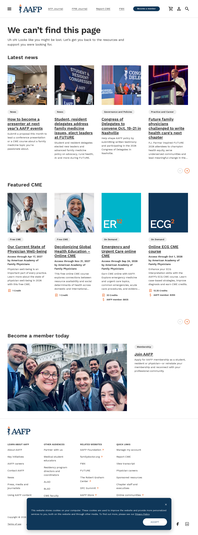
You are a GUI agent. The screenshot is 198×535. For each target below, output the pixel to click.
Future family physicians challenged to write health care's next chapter (166, 128)
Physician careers (127, 470)
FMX (121, 8)
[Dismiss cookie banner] (166, 504)
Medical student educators (53, 458)
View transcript (125, 463)
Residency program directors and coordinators (55, 471)
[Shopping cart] (170, 8)
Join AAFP (143, 354)
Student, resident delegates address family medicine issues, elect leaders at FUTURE (73, 128)
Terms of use (14, 524)
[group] (27, 108)
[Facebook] (177, 524)
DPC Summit (88, 488)
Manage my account (128, 449)
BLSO (47, 488)
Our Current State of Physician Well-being (27, 249)
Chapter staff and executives (127, 486)
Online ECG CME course (163, 249)
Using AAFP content (19, 495)
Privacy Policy (142, 514)
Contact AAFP (16, 470)
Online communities (128, 495)
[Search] (187, 8)
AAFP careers (16, 463)
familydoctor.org (90, 456)
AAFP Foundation (90, 449)
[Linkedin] (187, 524)
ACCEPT (155, 522)
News (11, 477)
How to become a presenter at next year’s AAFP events (25, 124)
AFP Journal (55, 8)
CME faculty (51, 495)
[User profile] (178, 8)
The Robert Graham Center (92, 479)
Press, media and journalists (18, 486)
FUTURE (85, 470)
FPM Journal (79, 8)
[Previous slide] (180, 170)
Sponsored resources (129, 477)
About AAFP (15, 449)
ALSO (47, 481)
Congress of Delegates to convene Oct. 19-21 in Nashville (121, 126)
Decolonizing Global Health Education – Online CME (72, 251)
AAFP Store (87, 495)
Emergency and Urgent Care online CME (119, 251)
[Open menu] (9, 8)
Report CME (103, 8)
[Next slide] (187, 170)
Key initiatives (16, 456)
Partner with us (53, 449)
